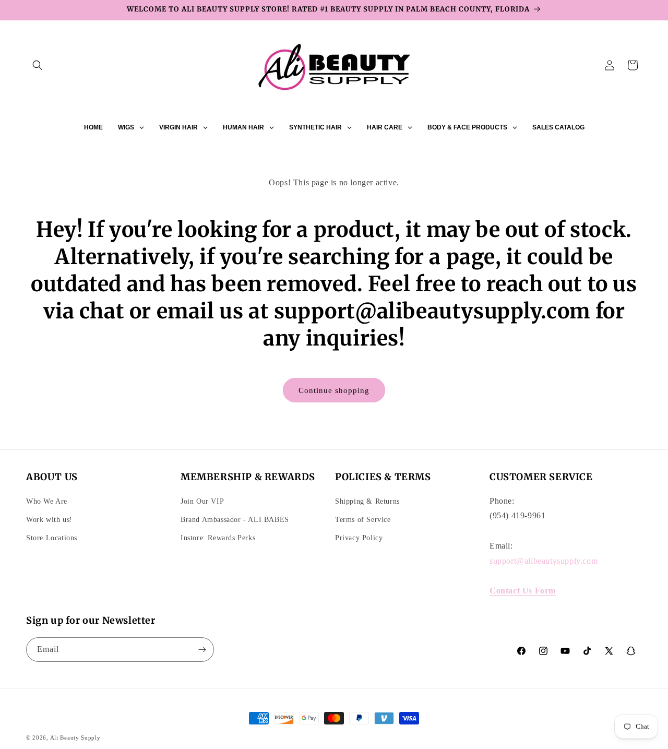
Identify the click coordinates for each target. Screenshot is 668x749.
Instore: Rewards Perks (218, 538)
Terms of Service (363, 520)
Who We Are (46, 501)
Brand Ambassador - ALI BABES (235, 520)
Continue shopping (334, 390)
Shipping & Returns (367, 501)
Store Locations (51, 538)
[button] (37, 65)
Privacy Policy (359, 538)
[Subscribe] (201, 649)
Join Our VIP (202, 501)
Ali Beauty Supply (75, 737)
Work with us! (49, 520)
